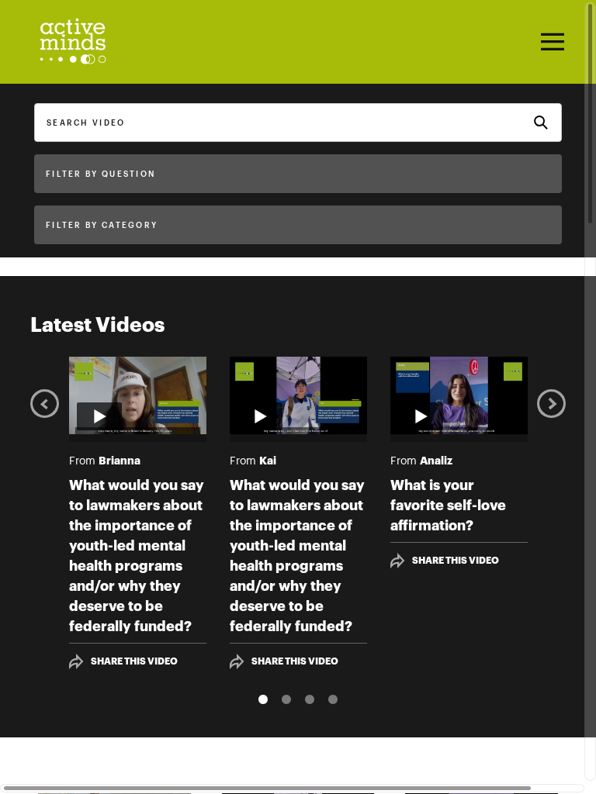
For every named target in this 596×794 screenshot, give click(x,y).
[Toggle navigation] (550, 42)
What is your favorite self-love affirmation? (448, 505)
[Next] (551, 402)
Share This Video (134, 661)
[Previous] (44, 402)
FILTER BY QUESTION (100, 174)
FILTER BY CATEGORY (102, 226)
